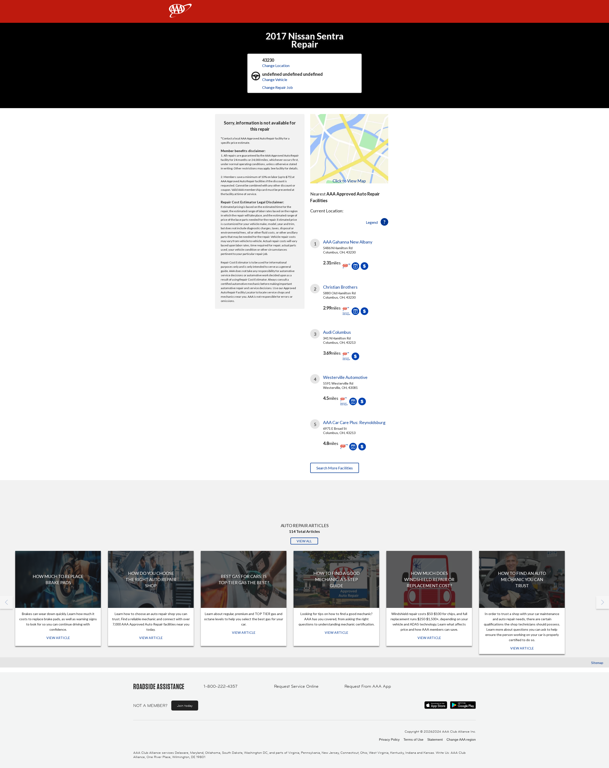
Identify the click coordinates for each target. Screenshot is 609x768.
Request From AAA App (367, 686)
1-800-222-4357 (220, 686)
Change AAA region (461, 739)
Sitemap (597, 663)
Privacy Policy (389, 739)
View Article (58, 638)
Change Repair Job (277, 87)
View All (304, 541)
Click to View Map (349, 180)
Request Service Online (296, 686)
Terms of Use (413, 739)
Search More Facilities (334, 468)
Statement (435, 739)
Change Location (276, 65)
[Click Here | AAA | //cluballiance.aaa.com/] (180, 14)
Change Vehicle (274, 79)
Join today (184, 705)
